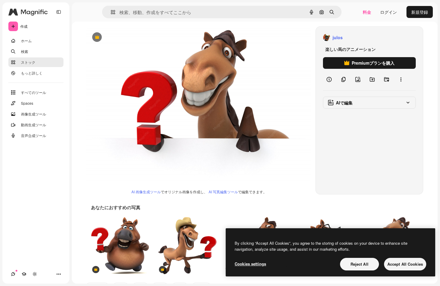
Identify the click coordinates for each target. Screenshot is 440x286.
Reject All (359, 264)
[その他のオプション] (401, 80)
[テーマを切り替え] (35, 274)
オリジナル (127, 37)
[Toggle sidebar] (58, 12)
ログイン (388, 12)
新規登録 (419, 12)
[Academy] (24, 274)
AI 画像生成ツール (146, 191)
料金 (367, 12)
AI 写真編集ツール (223, 191)
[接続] (13, 274)
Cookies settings (250, 264)
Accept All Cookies (405, 264)
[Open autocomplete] (110, 12)
